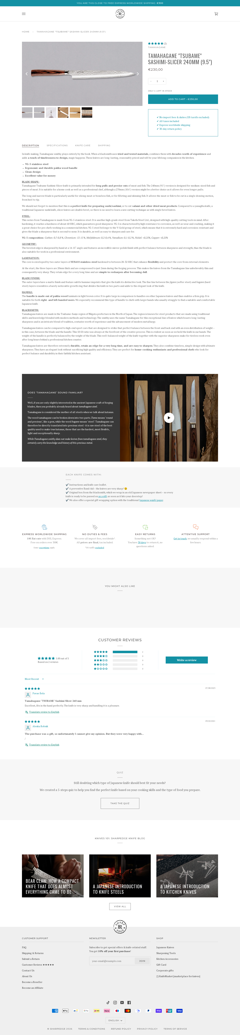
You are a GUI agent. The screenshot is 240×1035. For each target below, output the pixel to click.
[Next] (137, 74)
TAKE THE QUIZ (120, 803)
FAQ (24, 947)
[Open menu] (27, 13)
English (114, 1020)
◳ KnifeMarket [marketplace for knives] (178, 976)
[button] (156, 43)
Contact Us (28, 970)
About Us (27, 976)
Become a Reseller (32, 982)
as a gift (102, 496)
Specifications (57, 145)
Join (142, 961)
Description (30, 145)
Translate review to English (44, 711)
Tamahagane (157, 47)
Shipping (104, 145)
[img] (32, 688)
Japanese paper (151, 500)
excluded (99, 547)
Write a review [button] (187, 660)
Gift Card (161, 964)
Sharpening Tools (166, 953)
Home (26, 31)
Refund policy (121, 1028)
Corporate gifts (165, 970)
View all (120, 906)
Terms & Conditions (91, 1028)
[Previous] (27, 74)
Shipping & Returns (33, 953)
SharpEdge (58, 1028)
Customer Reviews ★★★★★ (38, 964)
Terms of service (175, 1028)
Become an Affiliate (32, 987)
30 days (142, 542)
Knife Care (82, 145)
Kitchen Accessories (167, 958)
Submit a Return (31, 958)
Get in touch (180, 538)
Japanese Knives (165, 947)
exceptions (44, 547)
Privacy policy (147, 1028)
